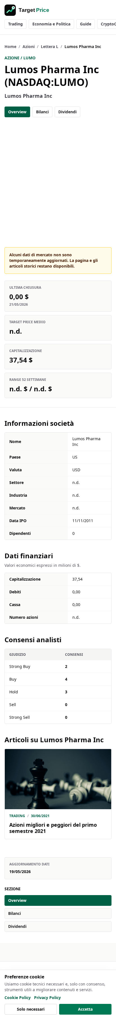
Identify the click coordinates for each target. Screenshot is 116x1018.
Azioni (29, 46)
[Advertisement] (58, 182)
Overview (17, 111)
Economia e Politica (51, 24)
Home (10, 46)
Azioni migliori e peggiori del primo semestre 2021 (53, 828)
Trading (15, 24)
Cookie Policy (18, 997)
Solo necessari (30, 1009)
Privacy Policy (47, 997)
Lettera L (49, 46)
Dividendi (67, 111)
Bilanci (42, 111)
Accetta (85, 1009)
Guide (85, 24)
